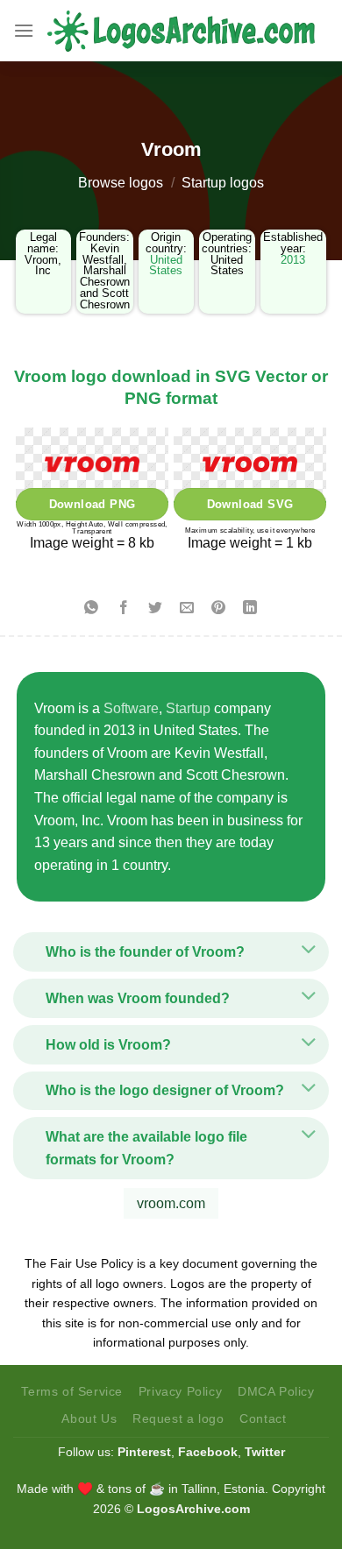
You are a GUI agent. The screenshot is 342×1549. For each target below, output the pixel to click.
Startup (188, 708)
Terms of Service (72, 1391)
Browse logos (120, 182)
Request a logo (178, 1418)
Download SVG (250, 504)
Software (131, 708)
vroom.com (171, 1203)
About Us (89, 1418)
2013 (293, 259)
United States (165, 265)
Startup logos (223, 182)
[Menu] (23, 30)
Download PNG (92, 504)
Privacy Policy (181, 1391)
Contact (262, 1418)
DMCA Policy (276, 1391)
